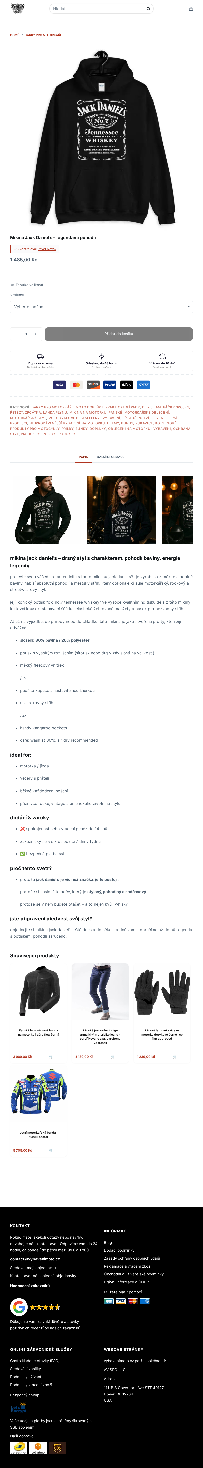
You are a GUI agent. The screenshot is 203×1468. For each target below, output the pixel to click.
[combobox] (98, 8)
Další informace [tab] (110, 457)
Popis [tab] (83, 457)
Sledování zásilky (25, 1368)
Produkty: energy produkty (48, 434)
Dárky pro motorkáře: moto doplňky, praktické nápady (85, 407)
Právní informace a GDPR (126, 1282)
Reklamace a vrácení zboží (127, 1266)
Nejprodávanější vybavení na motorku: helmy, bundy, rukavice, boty (97, 423)
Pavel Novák (47, 249)
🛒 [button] (113, 1057)
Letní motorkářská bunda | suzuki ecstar (39, 1134)
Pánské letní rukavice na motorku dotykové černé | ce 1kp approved (162, 1034)
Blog (108, 1242)
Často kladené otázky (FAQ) (35, 1360)
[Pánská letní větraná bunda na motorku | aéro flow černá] (38, 991)
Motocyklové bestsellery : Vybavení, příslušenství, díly (103, 418)
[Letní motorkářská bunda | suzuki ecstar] (38, 1093)
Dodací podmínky (119, 1250)
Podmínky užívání (25, 1376)
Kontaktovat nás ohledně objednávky (43, 1275)
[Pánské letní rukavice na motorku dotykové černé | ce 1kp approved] (162, 991)
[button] (26, 285)
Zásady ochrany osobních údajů (132, 1258)
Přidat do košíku (118, 333)
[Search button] (148, 8)
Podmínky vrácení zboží (31, 1384)
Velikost (17, 295)
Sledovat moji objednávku (33, 1267)
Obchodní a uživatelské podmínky (134, 1274)
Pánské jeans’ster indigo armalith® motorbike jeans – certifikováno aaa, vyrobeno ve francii (100, 1036)
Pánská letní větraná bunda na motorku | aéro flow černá (38, 1032)
